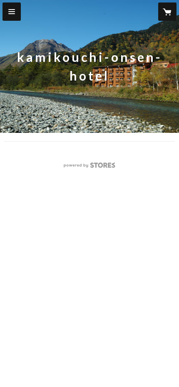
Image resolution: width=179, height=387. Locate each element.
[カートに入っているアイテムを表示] (167, 11)
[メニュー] (11, 11)
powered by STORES (90, 167)
